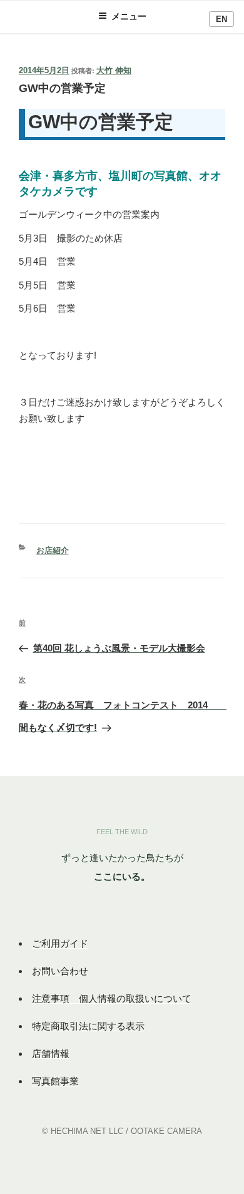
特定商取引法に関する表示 (88, 1026)
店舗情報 (50, 1053)
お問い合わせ (60, 971)
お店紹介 (52, 550)
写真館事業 (55, 1081)
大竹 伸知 (113, 70)
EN (221, 19)
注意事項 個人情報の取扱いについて (111, 998)
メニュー (128, 16)
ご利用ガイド (60, 943)
